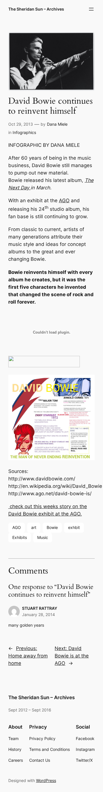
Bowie (52, 527)
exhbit (74, 527)
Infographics (24, 132)
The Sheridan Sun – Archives (36, 9)
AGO (64, 200)
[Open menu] (91, 9)
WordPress (46, 780)
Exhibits (19, 537)
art (33, 527)
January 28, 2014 (38, 614)
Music (42, 537)
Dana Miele (57, 124)
